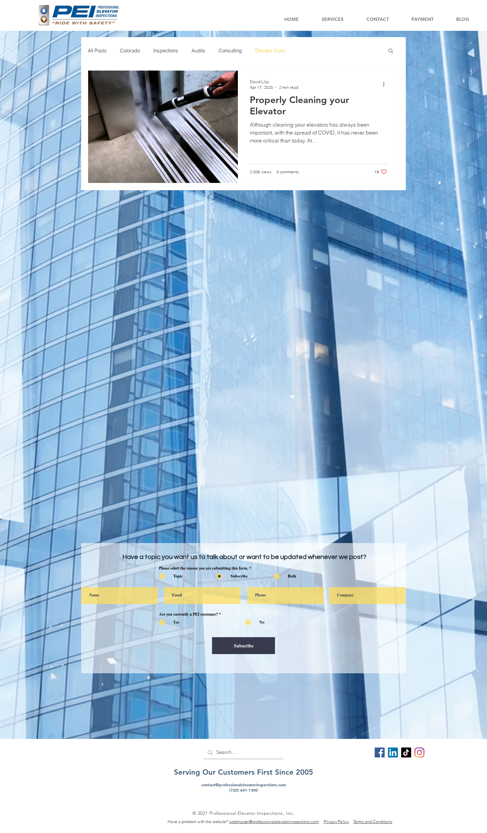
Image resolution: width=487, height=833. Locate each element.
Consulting (230, 50)
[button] (332, 19)
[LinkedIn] (393, 752)
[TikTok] (406, 752)
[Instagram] (419, 752)
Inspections (165, 50)
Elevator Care (270, 50)
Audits (198, 50)
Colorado (130, 50)
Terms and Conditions (372, 821)
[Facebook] (380, 752)
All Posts (97, 50)
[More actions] (386, 84)
